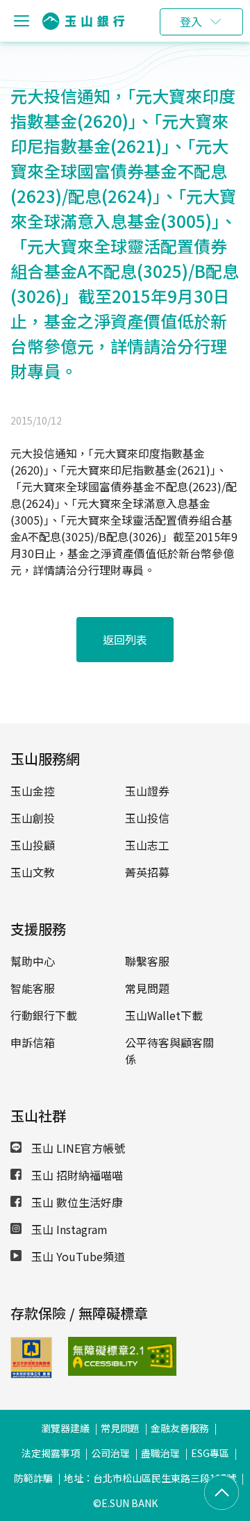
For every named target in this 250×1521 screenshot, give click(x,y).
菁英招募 (147, 872)
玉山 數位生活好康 (75, 1202)
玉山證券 (147, 790)
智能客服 (32, 988)
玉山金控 (32, 790)
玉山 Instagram (68, 1229)
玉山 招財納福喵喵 (75, 1175)
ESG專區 (210, 1453)
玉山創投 (32, 817)
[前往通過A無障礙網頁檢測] (86, 1356)
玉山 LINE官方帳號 (76, 1148)
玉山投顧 (32, 845)
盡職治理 (160, 1453)
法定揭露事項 (51, 1453)
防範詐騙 (33, 1478)
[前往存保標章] (31, 1373)
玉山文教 (32, 872)
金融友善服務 (180, 1428)
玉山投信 (147, 817)
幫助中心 (32, 961)
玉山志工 (147, 845)
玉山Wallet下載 (164, 1015)
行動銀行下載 (43, 1015)
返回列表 (125, 639)
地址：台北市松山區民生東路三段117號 (150, 1478)
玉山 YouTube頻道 (76, 1256)
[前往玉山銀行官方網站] (83, 21)
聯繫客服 (147, 961)
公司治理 (110, 1453)
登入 (191, 21)
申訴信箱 (32, 1042)
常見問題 (147, 988)
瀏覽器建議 (65, 1428)
